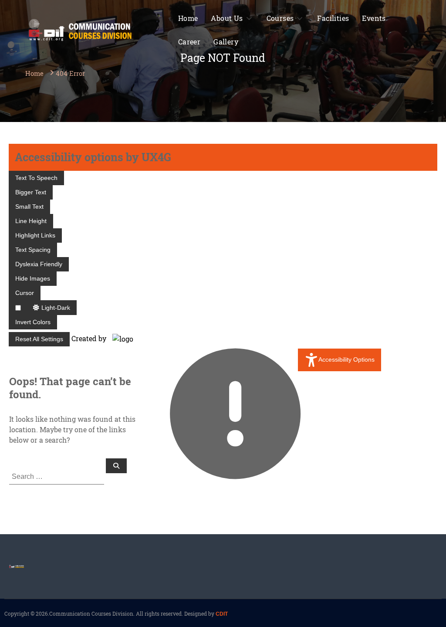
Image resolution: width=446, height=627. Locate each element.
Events (373, 18)
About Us (227, 18)
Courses (280, 18)
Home (188, 18)
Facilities (333, 18)
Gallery (225, 41)
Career (189, 41)
